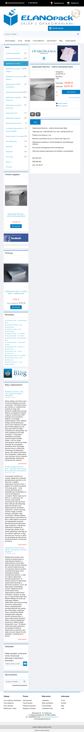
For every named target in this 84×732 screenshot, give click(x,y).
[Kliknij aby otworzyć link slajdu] (55, 53)
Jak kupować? (27, 700)
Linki (62, 708)
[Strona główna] (42, 16)
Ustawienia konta (47, 708)
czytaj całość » (22, 463)
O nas (63, 700)
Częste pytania (27, 703)
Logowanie (45, 700)
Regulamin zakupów (29, 708)
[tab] (35, 122)
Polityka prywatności (29, 706)
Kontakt (63, 703)
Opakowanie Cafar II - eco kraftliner (16, 355)
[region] (55, 53)
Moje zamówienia (47, 703)
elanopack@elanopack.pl (49, 717)
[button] (61, 103)
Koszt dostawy (8, 706)
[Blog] (16, 373)
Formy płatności (9, 703)
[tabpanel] (55, 148)
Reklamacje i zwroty (10, 708)
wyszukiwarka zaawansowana (19, 685)
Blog (62, 706)
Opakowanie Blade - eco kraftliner (15, 335)
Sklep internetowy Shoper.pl (42, 730)
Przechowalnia (46, 706)
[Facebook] (16, 237)
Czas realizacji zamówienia (12, 700)
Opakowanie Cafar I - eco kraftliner (15, 333)
